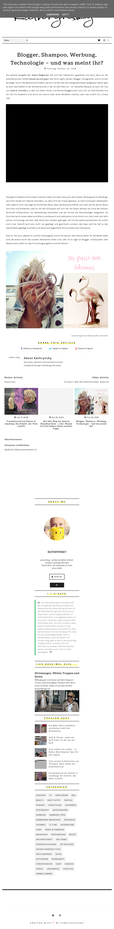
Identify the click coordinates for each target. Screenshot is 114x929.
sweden (69, 864)
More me (58, 577)
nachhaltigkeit (44, 839)
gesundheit (42, 810)
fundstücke (55, 805)
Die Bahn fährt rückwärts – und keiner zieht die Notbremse (63, 728)
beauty (40, 800)
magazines (42, 834)
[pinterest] (53, 915)
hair (39, 68)
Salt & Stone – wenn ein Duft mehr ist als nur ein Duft (62, 740)
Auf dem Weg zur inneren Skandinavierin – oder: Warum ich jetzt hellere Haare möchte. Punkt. (56, 425)
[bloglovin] (99, 40)
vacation (68, 869)
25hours (41, 795)
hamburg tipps (57, 815)
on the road (67, 844)
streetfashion (44, 864)
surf (58, 864)
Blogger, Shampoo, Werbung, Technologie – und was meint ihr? (91, 424)
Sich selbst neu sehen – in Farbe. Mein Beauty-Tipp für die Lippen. (63, 752)
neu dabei (61, 839)
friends (40, 805)
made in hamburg (54, 830)
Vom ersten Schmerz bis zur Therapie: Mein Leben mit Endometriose (64, 764)
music (72, 834)
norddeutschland (46, 844)
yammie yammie (44, 874)
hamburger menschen (48, 820)
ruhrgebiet (58, 859)
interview (69, 820)
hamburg (41, 815)
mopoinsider (59, 834)
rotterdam (42, 859)
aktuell (32, 79)
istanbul (41, 825)
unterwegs (53, 869)
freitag (68, 800)
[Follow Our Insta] (57, 585)
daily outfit (54, 800)
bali (74, 795)
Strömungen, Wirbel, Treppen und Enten (57, 675)
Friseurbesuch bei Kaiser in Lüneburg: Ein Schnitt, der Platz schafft (21, 424)
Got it (65, 14)
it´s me (53, 825)
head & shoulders (19, 90)
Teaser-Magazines (40, 75)
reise (59, 854)
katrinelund (67, 825)
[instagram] (104, 40)
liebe (39, 830)
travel (39, 869)
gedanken (70, 805)
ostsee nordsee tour (48, 849)
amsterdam (62, 795)
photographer (44, 854)
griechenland (60, 810)
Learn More (52, 14)
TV (50, 795)
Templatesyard (72, 923)
